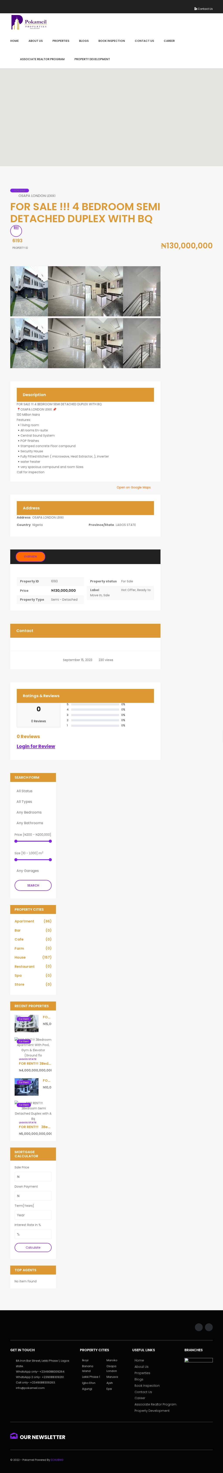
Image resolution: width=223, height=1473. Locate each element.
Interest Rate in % (28, 1225)
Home (139, 1360)
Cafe (33, 939)
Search (33, 885)
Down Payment (26, 1186)
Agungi (87, 1389)
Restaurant (33, 966)
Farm (33, 948)
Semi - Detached (64, 599)
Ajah (109, 1383)
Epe (109, 1389)
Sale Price (22, 1167)
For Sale (127, 581)
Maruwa (112, 1377)
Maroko (111, 1360)
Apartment (33, 921)
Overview (30, 556)
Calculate (33, 1247)
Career (140, 1398)
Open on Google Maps (134, 487)
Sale (106, 595)
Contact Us (205, 9)
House (33, 957)
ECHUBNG (57, 1460)
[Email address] (205, 4)
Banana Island (87, 1368)
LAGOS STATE (126, 525)
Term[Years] (24, 1205)
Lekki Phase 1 (91, 1377)
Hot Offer (128, 590)
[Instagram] (199, 4)
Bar (33, 930)
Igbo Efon (88, 1383)
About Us (142, 1367)
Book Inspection (147, 1385)
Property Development (152, 1411)
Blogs (139, 1379)
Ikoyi (85, 1360)
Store (33, 984)
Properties (142, 1373)
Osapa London (111, 1368)
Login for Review (36, 746)
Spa (33, 975)
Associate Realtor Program (155, 1404)
